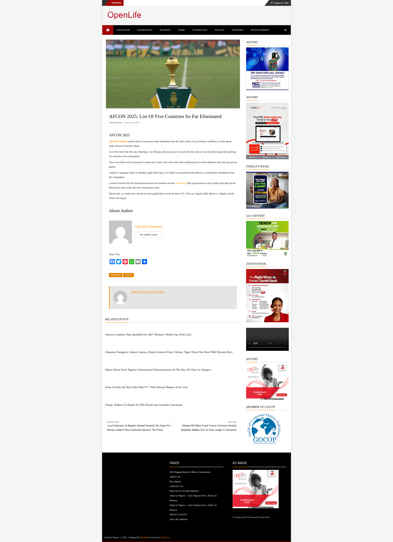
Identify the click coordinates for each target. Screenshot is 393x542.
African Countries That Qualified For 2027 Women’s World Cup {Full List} (148, 334)
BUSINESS (165, 29)
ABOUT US (175, 477)
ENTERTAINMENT (260, 29)
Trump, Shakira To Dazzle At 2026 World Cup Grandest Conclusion (143, 404)
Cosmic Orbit (264, 517)
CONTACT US (176, 486)
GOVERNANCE (144, 29)
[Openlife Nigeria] (107, 30)
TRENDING (237, 29)
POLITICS (219, 29)
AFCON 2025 (116, 275)
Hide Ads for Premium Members (184, 491)
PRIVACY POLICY (178, 514)
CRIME (181, 29)
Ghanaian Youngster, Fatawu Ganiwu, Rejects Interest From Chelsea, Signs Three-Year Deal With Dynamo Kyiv (169, 352)
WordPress (165, 537)
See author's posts (148, 234)
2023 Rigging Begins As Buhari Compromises (190, 472)
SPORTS (128, 275)
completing (181, 183)
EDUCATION (123, 29)
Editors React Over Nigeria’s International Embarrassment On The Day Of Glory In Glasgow (158, 369)
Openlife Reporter (115, 123)
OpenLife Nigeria (118, 141)
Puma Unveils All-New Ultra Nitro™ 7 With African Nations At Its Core (146, 387)
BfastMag (144, 537)
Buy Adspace (175, 481)
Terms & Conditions (179, 519)
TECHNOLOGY (199, 29)
